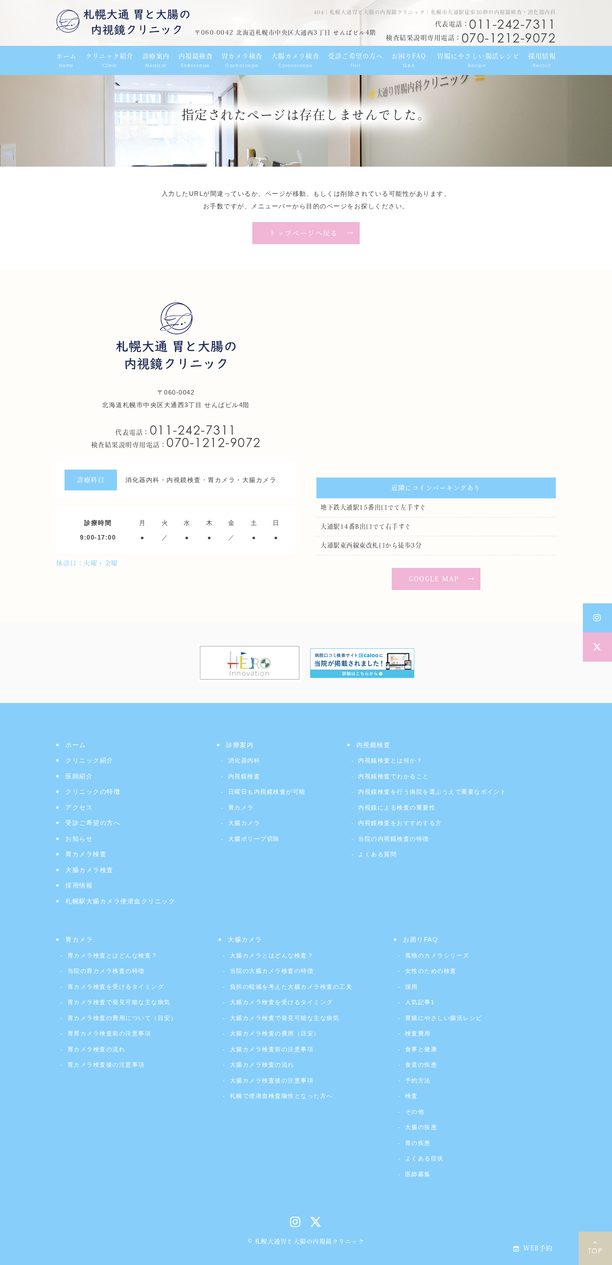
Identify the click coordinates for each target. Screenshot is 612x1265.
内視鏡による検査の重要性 (396, 807)
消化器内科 (244, 760)
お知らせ (79, 838)
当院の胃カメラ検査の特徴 (106, 971)
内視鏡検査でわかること (393, 776)
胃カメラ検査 (86, 854)
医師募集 (418, 1174)
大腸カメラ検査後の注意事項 (271, 1080)
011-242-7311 (175, 430)
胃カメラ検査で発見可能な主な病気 (119, 1002)
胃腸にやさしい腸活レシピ (444, 1018)
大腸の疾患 (421, 1127)
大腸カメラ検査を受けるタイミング (281, 1002)
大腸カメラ (244, 823)
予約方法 (418, 1080)
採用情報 (79, 885)
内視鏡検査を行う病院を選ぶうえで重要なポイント (432, 791)
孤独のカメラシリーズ (437, 955)
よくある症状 (424, 1158)
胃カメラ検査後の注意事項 (106, 1064)
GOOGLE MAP (434, 578)
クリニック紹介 (89, 760)
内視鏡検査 (244, 776)
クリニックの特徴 (92, 791)
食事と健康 (421, 1049)
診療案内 (240, 744)
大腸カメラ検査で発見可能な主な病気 (284, 1018)
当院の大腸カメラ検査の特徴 (271, 971)
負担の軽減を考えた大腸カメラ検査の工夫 (291, 986)
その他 (414, 1111)
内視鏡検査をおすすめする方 (400, 823)
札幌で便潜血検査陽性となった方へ (281, 1095)
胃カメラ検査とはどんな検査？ (112, 955)
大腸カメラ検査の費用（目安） (275, 1033)
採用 (411, 986)
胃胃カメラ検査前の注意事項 (109, 1033)
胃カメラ (241, 807)
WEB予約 (538, 1248)
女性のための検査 (431, 971)
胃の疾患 (418, 1143)
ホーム (75, 744)
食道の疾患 (421, 1064)
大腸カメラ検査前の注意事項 (271, 1049)
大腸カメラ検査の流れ (262, 1064)
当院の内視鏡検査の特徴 (393, 838)
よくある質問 (377, 854)
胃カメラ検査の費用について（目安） (122, 1018)
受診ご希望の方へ (92, 822)
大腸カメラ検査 (89, 869)
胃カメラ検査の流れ (96, 1049)
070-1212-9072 (176, 442)
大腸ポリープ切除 (254, 838)
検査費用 (418, 1033)
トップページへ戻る (303, 233)
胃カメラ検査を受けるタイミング (115, 986)
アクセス (79, 807)
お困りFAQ (420, 939)
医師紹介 (79, 776)
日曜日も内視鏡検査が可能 (267, 791)
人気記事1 (420, 1002)
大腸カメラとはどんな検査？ (271, 955)
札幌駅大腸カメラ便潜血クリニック (120, 901)
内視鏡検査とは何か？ (390, 760)
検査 (411, 1095)
